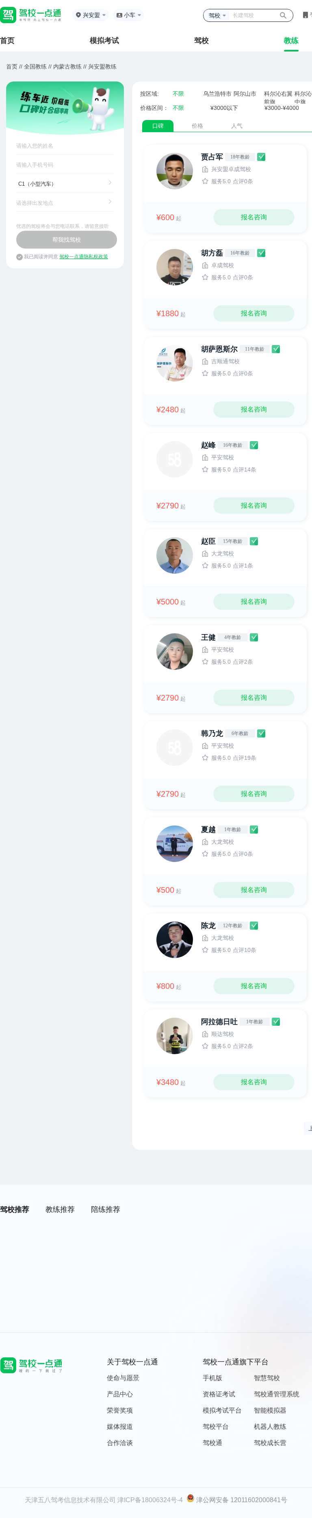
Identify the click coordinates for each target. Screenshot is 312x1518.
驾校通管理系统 (276, 1394)
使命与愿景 (123, 1377)
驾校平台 (216, 1426)
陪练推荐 (105, 1209)
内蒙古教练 (67, 66)
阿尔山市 (245, 93)
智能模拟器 (270, 1410)
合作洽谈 (120, 1442)
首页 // (14, 66)
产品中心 (120, 1394)
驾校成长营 (270, 1442)
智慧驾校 (267, 1377)
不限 (178, 93)
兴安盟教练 (102, 66)
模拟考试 (104, 40)
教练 (291, 40)
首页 (7, 40)
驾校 (201, 40)
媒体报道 (120, 1426)
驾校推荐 (14, 1209)
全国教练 (35, 66)
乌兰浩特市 (217, 93)
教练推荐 (60, 1209)
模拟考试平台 (222, 1410)
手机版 (212, 1377)
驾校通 (212, 1442)
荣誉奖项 (120, 1410)
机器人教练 (270, 1426)
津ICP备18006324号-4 (150, 1500)
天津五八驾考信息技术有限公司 (70, 1500)
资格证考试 (219, 1394)
